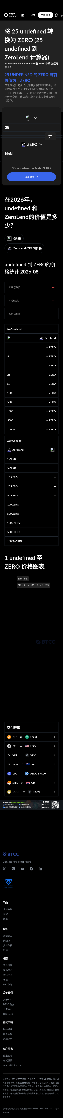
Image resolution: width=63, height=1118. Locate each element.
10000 (11, 429)
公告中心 (7, 1009)
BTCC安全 (8, 1014)
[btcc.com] (11, 15)
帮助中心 (7, 970)
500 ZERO (13, 513)
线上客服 (7, 1055)
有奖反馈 (7, 1060)
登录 (33, 15)
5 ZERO (11, 467)
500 (9, 401)
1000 (10, 411)
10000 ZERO (14, 540)
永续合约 (7, 909)
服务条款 (7, 1033)
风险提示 (7, 1038)
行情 (5, 950)
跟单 (5, 918)
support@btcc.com (12, 1065)
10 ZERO (12, 477)
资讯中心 (7, 974)
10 (8, 365)
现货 (5, 914)
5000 (10, 420)
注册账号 (45, 15)
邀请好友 (7, 935)
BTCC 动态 (8, 1004)
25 (8, 374)
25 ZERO (12, 486)
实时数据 (7, 945)
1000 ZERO (14, 522)
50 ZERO (12, 495)
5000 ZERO (14, 531)
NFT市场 (7, 984)
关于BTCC (8, 999)
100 (9, 392)
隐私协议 (7, 1029)
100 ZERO (13, 504)
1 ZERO (11, 458)
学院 (5, 979)
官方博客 (7, 965)
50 (8, 383)
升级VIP (7, 940)
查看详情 (29, 177)
